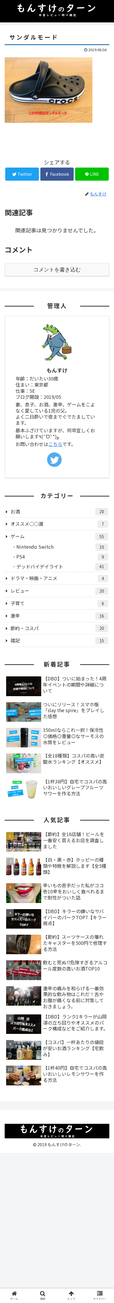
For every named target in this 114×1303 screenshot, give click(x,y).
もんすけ (57, 370)
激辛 (57, 615)
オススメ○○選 (57, 523)
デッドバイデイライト (60, 566)
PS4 (60, 556)
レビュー (57, 590)
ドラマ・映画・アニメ (57, 578)
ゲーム (57, 536)
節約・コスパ (57, 628)
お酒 (57, 511)
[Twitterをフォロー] (54, 459)
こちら (55, 443)
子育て (57, 603)
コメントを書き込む (57, 270)
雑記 (57, 640)
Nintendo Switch (60, 546)
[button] (102, 808)
